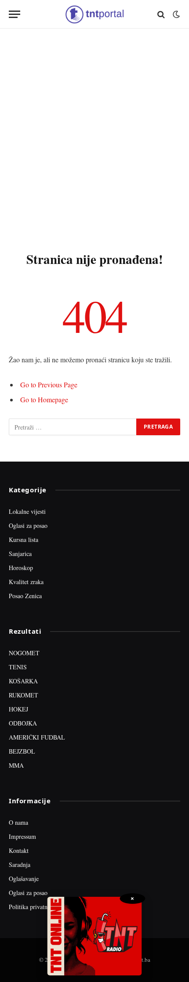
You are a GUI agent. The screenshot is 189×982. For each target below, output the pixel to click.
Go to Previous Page (48, 384)
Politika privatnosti (32, 907)
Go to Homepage (44, 399)
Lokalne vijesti (27, 511)
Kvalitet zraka (26, 582)
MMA (16, 765)
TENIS (18, 667)
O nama (18, 822)
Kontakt (19, 850)
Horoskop (21, 567)
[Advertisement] (94, 138)
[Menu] (14, 14)
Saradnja (19, 864)
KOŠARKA (23, 681)
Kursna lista (23, 539)
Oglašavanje (24, 878)
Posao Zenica (25, 596)
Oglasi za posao (28, 525)
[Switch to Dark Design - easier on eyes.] (175, 14)
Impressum (22, 836)
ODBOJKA (23, 723)
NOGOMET (24, 653)
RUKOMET (23, 695)
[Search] (161, 14)
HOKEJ (18, 709)
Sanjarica (20, 553)
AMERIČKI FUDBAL (37, 737)
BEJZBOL (22, 751)
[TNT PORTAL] (94, 14)
